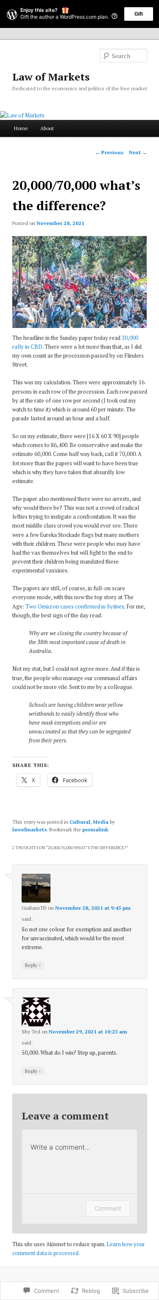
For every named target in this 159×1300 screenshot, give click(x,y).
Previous (109, 152)
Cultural (80, 822)
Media (101, 822)
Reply (33, 964)
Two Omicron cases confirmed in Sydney (74, 606)
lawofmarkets (29, 829)
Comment (108, 1208)
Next (138, 152)
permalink (95, 829)
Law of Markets (50, 76)
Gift (138, 14)
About (47, 128)
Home (21, 128)
